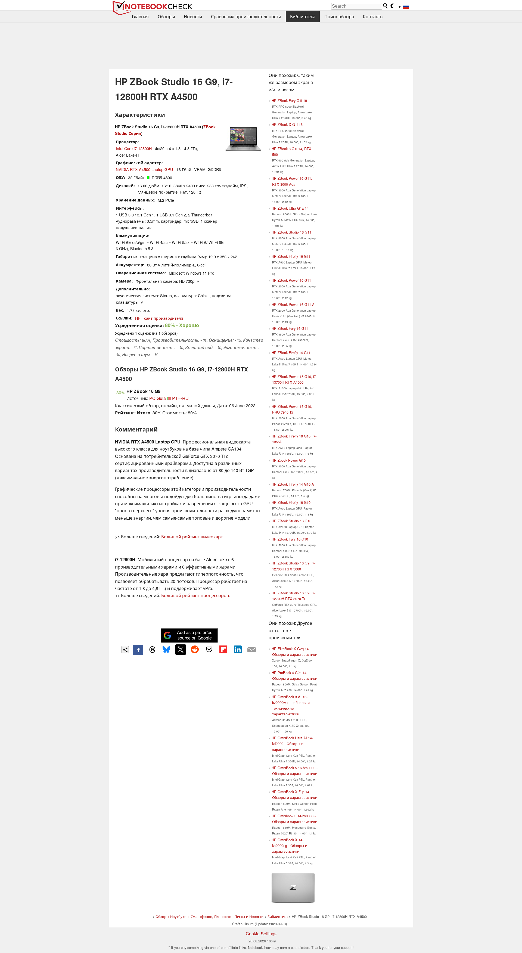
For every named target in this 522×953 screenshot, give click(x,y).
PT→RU (180, 398)
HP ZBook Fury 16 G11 (290, 328)
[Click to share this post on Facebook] (138, 650)
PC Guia (157, 398)
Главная (140, 16)
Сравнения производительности (246, 16)
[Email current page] (252, 650)
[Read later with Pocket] (209, 649)
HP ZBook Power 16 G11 (291, 280)
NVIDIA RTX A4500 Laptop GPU (144, 169)
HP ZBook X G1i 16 (287, 124)
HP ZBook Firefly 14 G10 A (293, 484)
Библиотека (302, 16)
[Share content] (125, 649)
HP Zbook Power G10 (289, 460)
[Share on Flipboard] (223, 649)
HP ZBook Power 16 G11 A (293, 304)
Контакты (373, 16)
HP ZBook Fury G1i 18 (289, 100)
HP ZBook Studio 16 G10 (291, 520)
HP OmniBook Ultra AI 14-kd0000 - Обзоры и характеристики (292, 743)
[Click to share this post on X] (180, 649)
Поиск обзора (339, 16)
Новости (193, 16)
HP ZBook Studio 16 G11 (291, 232)
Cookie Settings (261, 933)
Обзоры (166, 16)
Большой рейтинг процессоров (195, 595)
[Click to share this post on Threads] (152, 650)
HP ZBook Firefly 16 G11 (291, 256)
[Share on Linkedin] (237, 649)
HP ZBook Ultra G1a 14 (290, 208)
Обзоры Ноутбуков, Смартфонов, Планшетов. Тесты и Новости (209, 916)
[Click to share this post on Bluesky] (166, 650)
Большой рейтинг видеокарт (192, 536)
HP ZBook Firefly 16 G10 (291, 502)
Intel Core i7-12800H (134, 148)
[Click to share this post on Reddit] (195, 649)
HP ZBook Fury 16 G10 (290, 539)
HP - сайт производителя (159, 318)
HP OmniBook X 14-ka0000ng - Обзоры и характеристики (289, 845)
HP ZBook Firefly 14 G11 (291, 352)
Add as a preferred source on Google (195, 635)
